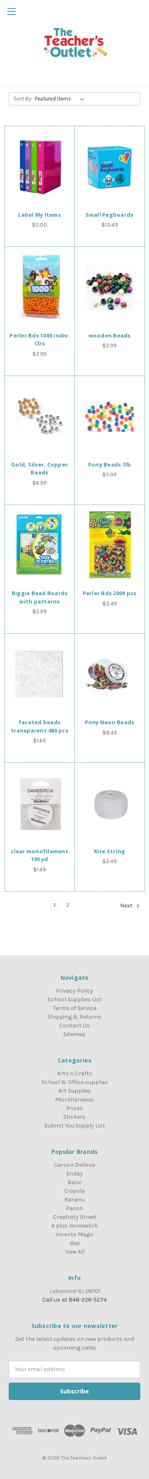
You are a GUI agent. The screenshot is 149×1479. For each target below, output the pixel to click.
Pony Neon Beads (110, 722)
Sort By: (23, 99)
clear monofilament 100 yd (39, 855)
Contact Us (74, 1025)
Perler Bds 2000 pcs (110, 593)
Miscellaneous (74, 1099)
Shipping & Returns (74, 1016)
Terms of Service (74, 1008)
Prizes (74, 1108)
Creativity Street (74, 1217)
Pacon (74, 1208)
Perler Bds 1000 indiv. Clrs (40, 339)
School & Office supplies (74, 1082)
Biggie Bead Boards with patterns (40, 597)
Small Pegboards (110, 214)
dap (75, 1243)
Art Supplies (74, 1090)
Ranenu (74, 1199)
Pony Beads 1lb (109, 464)
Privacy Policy (74, 990)
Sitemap (74, 1034)
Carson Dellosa (74, 1164)
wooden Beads (110, 335)
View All (74, 1251)
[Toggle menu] (11, 11)
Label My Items (39, 214)
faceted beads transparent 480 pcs (39, 726)
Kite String (109, 851)
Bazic (74, 1182)
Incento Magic (74, 1234)
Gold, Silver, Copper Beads (39, 468)
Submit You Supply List (74, 1125)
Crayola (74, 1190)
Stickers (74, 1116)
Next (127, 905)
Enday (74, 1173)
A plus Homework (74, 1225)
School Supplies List (75, 999)
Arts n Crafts (74, 1073)
